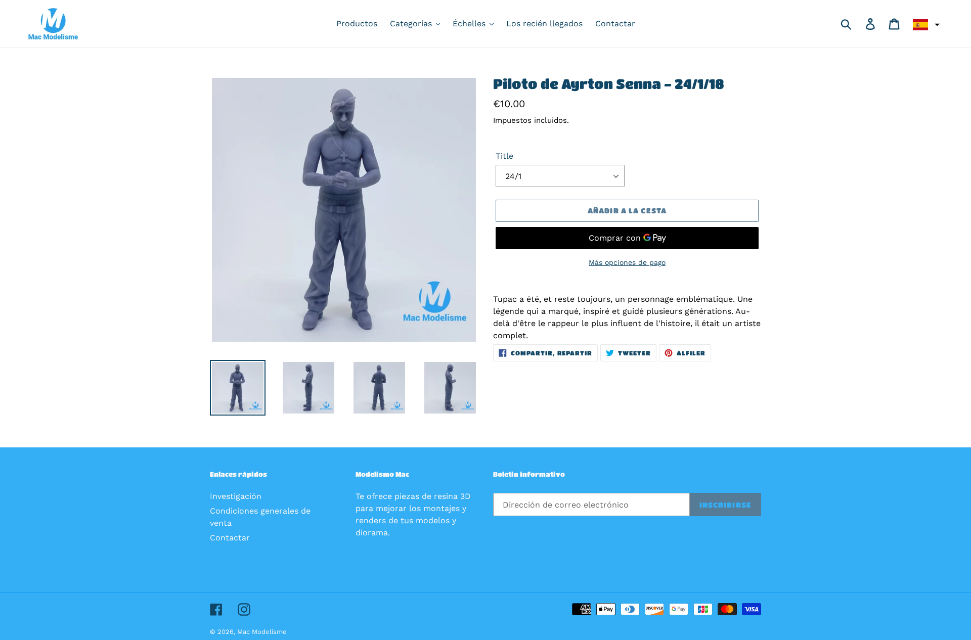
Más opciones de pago (627, 262)
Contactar (230, 537)
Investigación (235, 496)
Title (504, 156)
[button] (925, 24)
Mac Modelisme (262, 631)
